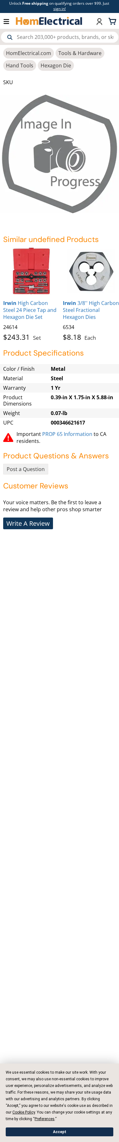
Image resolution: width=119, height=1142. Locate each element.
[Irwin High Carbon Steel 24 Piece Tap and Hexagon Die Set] (31, 271)
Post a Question (26, 469)
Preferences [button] (45, 1119)
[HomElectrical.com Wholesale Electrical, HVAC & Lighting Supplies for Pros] (49, 21)
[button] (9, 21)
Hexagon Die (56, 65)
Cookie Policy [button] (23, 1112)
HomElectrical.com (28, 53)
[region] (59, 293)
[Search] (9, 37)
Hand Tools (19, 65)
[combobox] (59, 37)
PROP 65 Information (67, 434)
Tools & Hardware (80, 53)
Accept (59, 1132)
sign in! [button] (59, 8)
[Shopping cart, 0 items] (113, 21)
